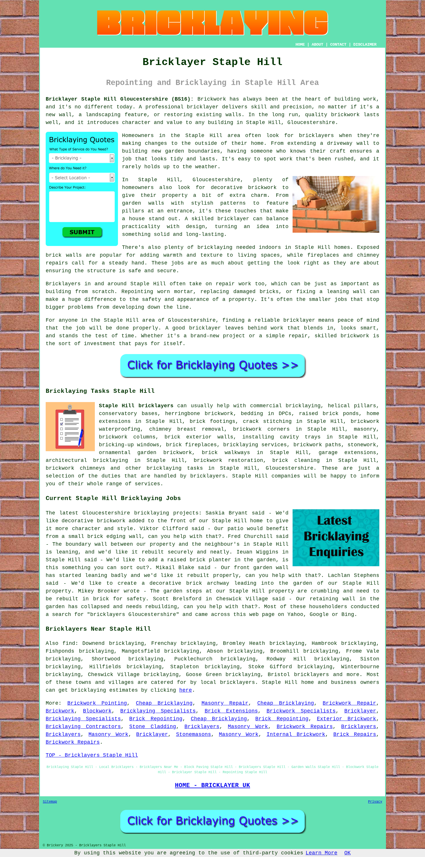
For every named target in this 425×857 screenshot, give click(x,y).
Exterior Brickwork (346, 719)
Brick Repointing (155, 719)
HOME (300, 44)
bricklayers (311, 675)
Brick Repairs (354, 734)
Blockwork (97, 711)
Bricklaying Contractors (83, 727)
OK (347, 853)
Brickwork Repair (349, 703)
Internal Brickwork (296, 734)
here (185, 690)
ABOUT (317, 44)
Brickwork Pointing (97, 703)
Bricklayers (201, 727)
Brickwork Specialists (301, 711)
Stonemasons (193, 734)
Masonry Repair (225, 703)
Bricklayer (360, 711)
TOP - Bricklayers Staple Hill (92, 755)
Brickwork (60, 711)
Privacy (375, 802)
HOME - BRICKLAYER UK (212, 785)
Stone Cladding (152, 727)
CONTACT (338, 44)
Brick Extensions (231, 711)
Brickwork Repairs (305, 727)
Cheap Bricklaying (164, 703)
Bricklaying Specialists (158, 711)
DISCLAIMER (364, 44)
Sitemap (50, 802)
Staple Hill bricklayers (136, 406)
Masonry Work (248, 727)
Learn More (321, 853)
